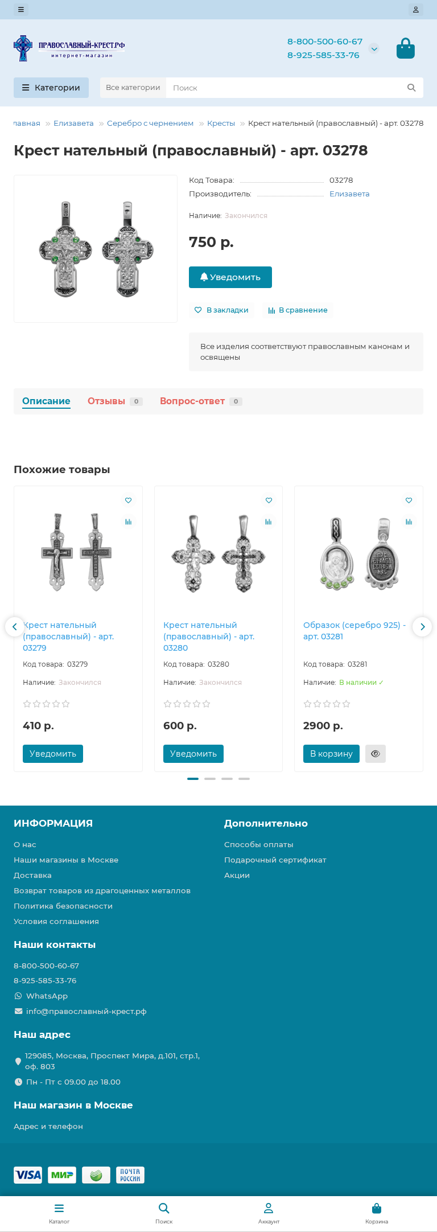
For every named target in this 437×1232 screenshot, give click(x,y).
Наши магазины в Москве (66, 859)
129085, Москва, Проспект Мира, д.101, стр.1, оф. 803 (112, 1061)
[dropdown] (21, 9)
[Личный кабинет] (416, 9)
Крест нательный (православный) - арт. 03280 (208, 636)
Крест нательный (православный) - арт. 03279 (68, 636)
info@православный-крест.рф (86, 1011)
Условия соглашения (56, 921)
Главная (24, 123)
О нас (25, 844)
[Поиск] (411, 87)
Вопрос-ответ (199, 401)
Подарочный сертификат (275, 859)
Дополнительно (266, 823)
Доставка (33, 875)
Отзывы (113, 401)
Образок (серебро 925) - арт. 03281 (354, 631)
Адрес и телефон (48, 1126)
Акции (237, 875)
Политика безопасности (63, 905)
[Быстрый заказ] (375, 754)
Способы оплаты (259, 844)
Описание (46, 401)
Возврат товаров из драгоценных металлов (102, 890)
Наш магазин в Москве (73, 1105)
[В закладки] (129, 500)
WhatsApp (47, 995)
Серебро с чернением (150, 123)
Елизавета (73, 123)
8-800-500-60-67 (324, 41)
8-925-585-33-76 (323, 55)
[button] (14, 626)
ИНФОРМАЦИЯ (53, 823)
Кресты (221, 123)
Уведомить (234, 277)
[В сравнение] (129, 521)
